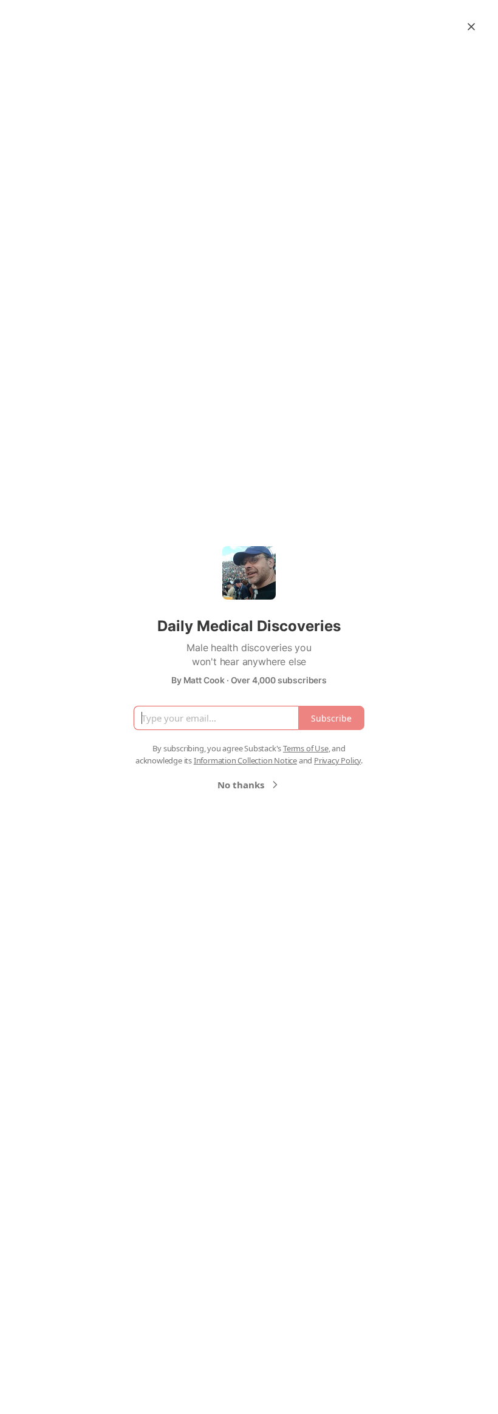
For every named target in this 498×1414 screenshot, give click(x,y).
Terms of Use (306, 748)
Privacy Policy (337, 760)
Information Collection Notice (245, 760)
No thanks (240, 785)
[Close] (471, 27)
